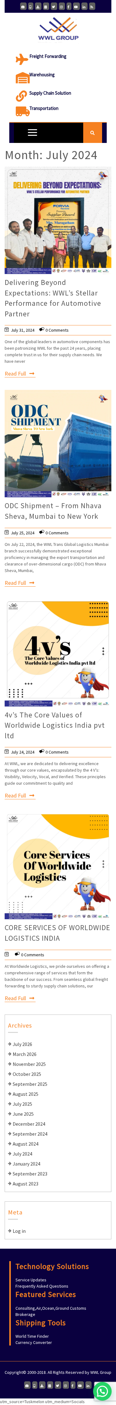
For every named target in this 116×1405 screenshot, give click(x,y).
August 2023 (25, 1183)
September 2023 (30, 1174)
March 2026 (25, 1054)
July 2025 (22, 1104)
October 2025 (27, 1074)
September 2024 (30, 1134)
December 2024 (29, 1124)
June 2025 (23, 1114)
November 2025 (29, 1064)
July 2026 (22, 1044)
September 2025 (30, 1084)
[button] (102, 1391)
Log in (19, 1231)
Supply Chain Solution (50, 93)
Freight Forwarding (48, 56)
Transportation (43, 108)
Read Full (15, 373)
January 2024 (26, 1164)
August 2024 (25, 1144)
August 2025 (25, 1094)
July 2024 (22, 1154)
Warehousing (42, 75)
